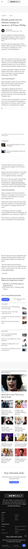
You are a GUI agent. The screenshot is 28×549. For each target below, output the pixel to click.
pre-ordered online (8, 270)
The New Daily (8, 29)
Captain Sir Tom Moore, (18, 182)
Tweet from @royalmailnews (8, 78)
